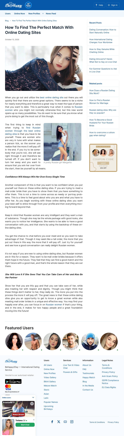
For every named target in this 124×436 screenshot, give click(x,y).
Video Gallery (50, 377)
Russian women (54, 304)
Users (8, 13)
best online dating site (51, 97)
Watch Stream (18, 414)
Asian (46, 394)
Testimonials (88, 373)
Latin (46, 398)
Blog (85, 381)
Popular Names (51, 402)
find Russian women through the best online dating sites (22, 130)
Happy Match (89, 377)
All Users (48, 365)
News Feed (51, 13)
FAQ (84, 369)
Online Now (19, 13)
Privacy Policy (108, 372)
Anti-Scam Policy (110, 376)
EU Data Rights (109, 387)
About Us (87, 365)
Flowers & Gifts (70, 372)
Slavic (46, 390)
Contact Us (88, 390)
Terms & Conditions (97, 422)
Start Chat (25, 425)
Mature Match (50, 385)
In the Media (88, 385)
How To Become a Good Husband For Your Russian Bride (101, 123)
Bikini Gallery (50, 381)
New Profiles (34, 13)
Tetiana (19, 420)
